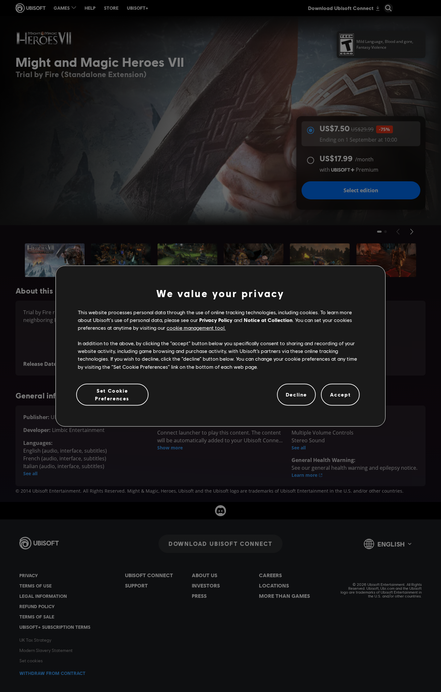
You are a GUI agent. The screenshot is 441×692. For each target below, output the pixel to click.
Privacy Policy (215, 320)
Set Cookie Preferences (112, 394)
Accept (340, 394)
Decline (296, 394)
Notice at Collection (268, 320)
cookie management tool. (196, 328)
